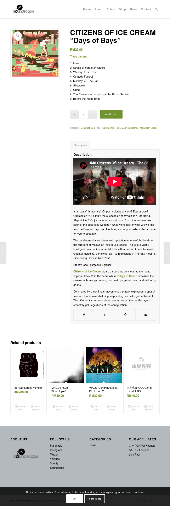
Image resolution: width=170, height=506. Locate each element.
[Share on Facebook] (84, 314)
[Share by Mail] (146, 314)
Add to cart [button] (22, 408)
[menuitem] (87, 9)
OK (74, 498)
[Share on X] (104, 314)
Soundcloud (57, 468)
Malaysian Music (148, 127)
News (93, 445)
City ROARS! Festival (142, 445)
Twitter (54, 454)
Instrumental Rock (111, 127)
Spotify (54, 463)
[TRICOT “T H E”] (3, 253)
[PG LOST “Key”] (167, 253)
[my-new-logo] (23, 9)
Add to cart (111, 114)
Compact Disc (88, 127)
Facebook (56, 445)
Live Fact (134, 454)
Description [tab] (80, 145)
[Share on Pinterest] (125, 314)
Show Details (36, 408)
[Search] (156, 9)
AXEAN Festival (139, 450)
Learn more (94, 498)
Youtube (55, 459)
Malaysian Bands (130, 127)
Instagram (56, 450)
